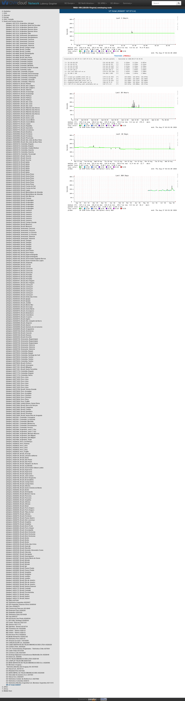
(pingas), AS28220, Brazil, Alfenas (18, 502)
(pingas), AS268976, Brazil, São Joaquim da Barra (24, 321)
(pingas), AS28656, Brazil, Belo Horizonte (20, 532)
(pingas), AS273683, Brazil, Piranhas (19, 413)
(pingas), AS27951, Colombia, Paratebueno (21, 425)
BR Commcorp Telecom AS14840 (18, 608)
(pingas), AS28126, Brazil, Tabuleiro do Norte (22, 463)
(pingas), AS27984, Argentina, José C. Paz (21, 429)
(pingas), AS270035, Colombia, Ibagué (19, 351)
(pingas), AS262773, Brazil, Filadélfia (19, 126)
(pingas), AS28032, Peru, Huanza (17, 443)
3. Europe (5, 17)
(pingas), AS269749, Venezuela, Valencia (20, 345)
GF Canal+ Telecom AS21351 (16, 622)
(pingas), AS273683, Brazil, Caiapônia (19, 407)
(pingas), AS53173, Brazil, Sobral (17, 596)
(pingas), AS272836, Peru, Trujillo (18, 401)
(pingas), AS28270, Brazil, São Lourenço (20, 520)
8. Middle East (7, 691)
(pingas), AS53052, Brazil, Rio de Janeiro (20, 580)
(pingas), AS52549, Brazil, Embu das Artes (21, 544)
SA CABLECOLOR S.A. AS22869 (17, 642)
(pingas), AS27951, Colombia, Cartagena (20, 417)
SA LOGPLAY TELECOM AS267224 (18, 661)
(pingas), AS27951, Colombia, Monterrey (20, 423)
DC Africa (114, 3)
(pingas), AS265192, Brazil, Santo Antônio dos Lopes (25, 260)
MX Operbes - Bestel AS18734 (17, 626)
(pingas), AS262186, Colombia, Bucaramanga (22, 73)
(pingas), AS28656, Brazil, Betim (17, 538)
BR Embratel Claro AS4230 (16, 610)
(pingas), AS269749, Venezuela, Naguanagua (22, 339)
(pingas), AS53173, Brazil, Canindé (18, 588)
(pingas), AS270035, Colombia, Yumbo (19, 357)
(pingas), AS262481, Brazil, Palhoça (18, 96)
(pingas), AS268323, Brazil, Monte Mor (19, 305)
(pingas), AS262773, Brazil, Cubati (18, 124)
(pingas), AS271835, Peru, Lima (17, 377)
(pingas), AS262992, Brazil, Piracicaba (19, 138)
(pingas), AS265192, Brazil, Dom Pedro (20, 250)
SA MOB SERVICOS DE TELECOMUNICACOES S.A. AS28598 (28, 663)
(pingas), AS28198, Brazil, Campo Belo (20, 482)
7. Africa (5, 689)
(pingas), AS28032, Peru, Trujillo (17, 451)
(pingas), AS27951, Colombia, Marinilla (19, 421)
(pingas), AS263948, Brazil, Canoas (18, 198)
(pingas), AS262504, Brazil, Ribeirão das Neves (23, 108)
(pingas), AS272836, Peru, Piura (17, 399)
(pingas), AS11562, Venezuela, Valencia (20, 45)
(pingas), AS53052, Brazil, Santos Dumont (21, 586)
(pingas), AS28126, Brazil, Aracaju (18, 453)
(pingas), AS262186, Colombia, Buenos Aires (22, 75)
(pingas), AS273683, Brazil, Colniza (18, 409)
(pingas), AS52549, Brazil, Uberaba (18, 552)
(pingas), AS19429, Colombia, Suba (18, 69)
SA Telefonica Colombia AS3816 (17, 681)
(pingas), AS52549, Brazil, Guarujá (18, 546)
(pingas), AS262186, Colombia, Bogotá (19, 71)
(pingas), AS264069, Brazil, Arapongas (20, 200)
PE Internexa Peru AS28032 (16, 634)
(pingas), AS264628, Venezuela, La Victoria (21, 232)
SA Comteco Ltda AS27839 (16, 652)
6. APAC (5, 687)
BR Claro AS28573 (13, 606)
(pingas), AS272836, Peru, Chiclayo (18, 395)
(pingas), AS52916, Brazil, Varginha (18, 572)
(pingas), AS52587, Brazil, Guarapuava (20, 556)
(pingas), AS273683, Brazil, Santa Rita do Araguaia (24, 415)
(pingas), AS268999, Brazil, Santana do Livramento (24, 327)
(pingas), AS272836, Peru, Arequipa (18, 391)
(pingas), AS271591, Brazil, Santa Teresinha (21, 369)
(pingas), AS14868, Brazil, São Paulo (19, 57)
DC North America (85, 3)
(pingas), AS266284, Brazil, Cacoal (18, 264)
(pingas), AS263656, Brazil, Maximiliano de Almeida (24, 192)
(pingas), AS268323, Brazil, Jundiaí (18, 303)
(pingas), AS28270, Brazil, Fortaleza (18, 516)
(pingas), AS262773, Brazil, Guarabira (19, 128)
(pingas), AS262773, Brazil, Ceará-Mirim (20, 120)
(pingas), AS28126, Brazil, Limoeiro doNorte (21, 455)
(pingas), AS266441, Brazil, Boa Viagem (20, 280)
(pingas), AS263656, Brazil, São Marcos (20, 196)
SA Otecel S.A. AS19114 (14, 669)
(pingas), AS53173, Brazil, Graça (17, 594)
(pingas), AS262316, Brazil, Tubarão (18, 89)
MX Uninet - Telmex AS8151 (16, 630)
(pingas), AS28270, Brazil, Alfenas (18, 514)
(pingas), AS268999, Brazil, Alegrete (19, 323)
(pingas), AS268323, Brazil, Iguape (18, 299)
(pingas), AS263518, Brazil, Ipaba (18, 162)
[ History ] (126, 56)
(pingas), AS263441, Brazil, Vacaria (18, 156)
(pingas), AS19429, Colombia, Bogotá (19, 59)
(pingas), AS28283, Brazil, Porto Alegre (20, 528)
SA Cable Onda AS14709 (15, 650)
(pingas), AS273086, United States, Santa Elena (23, 403)
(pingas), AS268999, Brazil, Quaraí (18, 325)
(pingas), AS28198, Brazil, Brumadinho (20, 480)
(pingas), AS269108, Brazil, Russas (18, 335)
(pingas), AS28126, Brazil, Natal (17, 457)
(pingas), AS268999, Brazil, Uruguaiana (20, 329)
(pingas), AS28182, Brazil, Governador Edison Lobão (24, 467)
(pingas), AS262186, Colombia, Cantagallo (21, 77)
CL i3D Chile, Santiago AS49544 (17, 620)
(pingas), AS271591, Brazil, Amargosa (19, 365)
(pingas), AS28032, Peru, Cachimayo (19, 441)
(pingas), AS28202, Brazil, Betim (17, 490)
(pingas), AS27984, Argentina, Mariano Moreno (22, 433)
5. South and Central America (12, 21)
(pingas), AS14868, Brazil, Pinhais (18, 55)
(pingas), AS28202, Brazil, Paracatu (18, 496)
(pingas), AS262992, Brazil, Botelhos (19, 132)
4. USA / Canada (8, 19)
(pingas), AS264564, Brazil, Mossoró (19, 224)
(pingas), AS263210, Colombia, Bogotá (19, 144)
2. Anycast (6, 15)
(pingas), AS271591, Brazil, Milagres (19, 367)
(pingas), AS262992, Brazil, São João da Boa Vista (24, 140)
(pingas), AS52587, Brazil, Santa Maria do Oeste (23, 558)
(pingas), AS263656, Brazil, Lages (18, 190)
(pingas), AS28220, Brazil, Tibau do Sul (19, 512)
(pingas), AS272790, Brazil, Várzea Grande (21, 389)
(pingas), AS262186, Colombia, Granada (20, 79)
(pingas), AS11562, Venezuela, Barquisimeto (22, 35)
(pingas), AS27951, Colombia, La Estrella (20, 419)
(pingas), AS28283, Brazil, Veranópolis (19, 530)
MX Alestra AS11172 (13, 624)
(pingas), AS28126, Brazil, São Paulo (19, 459)
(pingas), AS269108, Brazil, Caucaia (19, 333)
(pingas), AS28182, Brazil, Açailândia (19, 465)
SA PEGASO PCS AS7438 (15, 671)
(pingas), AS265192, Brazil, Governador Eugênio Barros (26, 258)
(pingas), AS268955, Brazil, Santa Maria (20, 309)
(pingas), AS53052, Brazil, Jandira (18, 576)
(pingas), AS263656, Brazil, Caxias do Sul (20, 186)
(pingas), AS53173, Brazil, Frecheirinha (20, 592)
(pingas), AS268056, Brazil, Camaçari (19, 285)
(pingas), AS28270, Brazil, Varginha (18, 522)
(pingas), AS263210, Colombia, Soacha (20, 150)
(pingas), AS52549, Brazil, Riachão (18, 548)
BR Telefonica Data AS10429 (16, 614)
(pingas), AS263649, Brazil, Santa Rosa (20, 174)
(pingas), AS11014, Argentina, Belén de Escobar (23, 25)
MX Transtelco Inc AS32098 (16, 628)
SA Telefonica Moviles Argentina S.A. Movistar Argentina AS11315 (29, 683)
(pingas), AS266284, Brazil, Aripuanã (19, 262)
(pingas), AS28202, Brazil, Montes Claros (20, 494)
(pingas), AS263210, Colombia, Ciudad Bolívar (22, 148)
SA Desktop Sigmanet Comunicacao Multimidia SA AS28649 (27, 654)
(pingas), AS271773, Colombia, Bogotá (19, 371)
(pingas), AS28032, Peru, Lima (17, 445)
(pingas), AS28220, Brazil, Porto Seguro (20, 508)
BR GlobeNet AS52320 (14, 612)
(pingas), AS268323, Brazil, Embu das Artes (21, 297)
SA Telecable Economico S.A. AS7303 (19, 675)
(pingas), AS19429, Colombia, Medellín (19, 65)
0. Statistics (6, 11)
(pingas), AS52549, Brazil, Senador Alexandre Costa (24, 550)
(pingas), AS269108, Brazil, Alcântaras (20, 331)
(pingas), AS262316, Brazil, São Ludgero (20, 85)
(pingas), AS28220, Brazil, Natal (17, 506)
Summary (127, 3)
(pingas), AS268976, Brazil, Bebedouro (20, 313)
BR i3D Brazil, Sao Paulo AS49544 (18, 618)
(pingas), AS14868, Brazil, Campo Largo (20, 47)
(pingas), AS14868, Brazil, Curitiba (18, 49)
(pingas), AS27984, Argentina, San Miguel (20, 435)
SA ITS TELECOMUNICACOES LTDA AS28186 (22, 659)
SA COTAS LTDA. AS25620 (15, 646)
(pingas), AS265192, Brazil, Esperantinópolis (22, 254)
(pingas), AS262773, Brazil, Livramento (20, 130)
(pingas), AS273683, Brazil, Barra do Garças (22, 405)
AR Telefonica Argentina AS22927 (18, 602)
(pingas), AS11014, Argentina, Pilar (18, 33)
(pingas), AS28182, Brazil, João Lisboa (19, 476)
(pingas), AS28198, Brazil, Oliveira (18, 486)
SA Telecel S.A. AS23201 (15, 677)
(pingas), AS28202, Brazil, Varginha (18, 500)
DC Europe (69, 3)
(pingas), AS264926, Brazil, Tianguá (18, 240)
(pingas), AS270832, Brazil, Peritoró (18, 363)
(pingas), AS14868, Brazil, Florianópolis (20, 53)
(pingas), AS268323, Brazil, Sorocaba (19, 307)
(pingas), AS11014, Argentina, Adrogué (20, 23)
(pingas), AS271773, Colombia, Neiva (19, 375)
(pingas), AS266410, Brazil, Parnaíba (19, 274)
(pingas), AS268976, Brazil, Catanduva (19, 315)
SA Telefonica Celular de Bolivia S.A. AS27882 (22, 679)
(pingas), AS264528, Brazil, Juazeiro (19, 210)
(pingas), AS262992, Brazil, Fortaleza (19, 134)
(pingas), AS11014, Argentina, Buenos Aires (22, 27)
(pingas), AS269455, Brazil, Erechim (19, 337)
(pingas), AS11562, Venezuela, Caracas (20, 39)
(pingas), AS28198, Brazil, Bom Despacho (21, 478)
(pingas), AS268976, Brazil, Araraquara (20, 311)
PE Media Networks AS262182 (17, 636)
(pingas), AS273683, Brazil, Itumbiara (19, 411)
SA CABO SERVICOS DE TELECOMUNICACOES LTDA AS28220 (29, 644)
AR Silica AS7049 (12, 600)
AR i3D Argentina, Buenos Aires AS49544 (21, 604)
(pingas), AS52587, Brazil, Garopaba (19, 554)
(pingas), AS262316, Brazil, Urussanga (20, 91)
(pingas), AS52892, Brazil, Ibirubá (18, 560)
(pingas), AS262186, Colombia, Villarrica (20, 81)
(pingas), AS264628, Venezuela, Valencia (20, 236)
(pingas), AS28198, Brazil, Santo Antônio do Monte (24, 488)
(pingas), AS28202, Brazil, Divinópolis (19, 492)
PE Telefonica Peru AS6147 (16, 638)
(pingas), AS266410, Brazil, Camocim (19, 268)
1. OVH (4, 13)
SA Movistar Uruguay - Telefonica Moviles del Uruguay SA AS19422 (22, 666)
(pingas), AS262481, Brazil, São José (19, 102)
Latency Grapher (42, 3)
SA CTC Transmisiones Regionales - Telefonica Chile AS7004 (28, 648)
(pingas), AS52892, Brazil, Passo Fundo (20, 568)
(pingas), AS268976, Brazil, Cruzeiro (19, 317)
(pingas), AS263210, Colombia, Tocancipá (21, 154)
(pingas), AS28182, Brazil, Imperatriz (19, 470)
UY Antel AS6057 (15, 685)
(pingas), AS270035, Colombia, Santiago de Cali (23, 355)
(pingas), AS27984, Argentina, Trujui (19, 439)
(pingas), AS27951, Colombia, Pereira (19, 427)
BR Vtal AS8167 (11, 616)
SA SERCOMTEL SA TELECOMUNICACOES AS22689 (25, 673)
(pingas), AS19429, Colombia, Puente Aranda (22, 67)
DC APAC (101, 3)
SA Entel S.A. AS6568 (14, 657)
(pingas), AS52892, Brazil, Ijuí (16, 566)
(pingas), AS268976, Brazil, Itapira (18, 319)
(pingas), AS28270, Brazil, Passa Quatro (20, 518)
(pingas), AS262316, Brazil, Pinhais (18, 83)
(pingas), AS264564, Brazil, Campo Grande (21, 222)
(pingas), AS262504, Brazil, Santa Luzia (20, 116)
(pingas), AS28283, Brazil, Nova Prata (19, 526)
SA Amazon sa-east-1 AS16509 (17, 640)
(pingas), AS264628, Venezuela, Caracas (20, 228)
